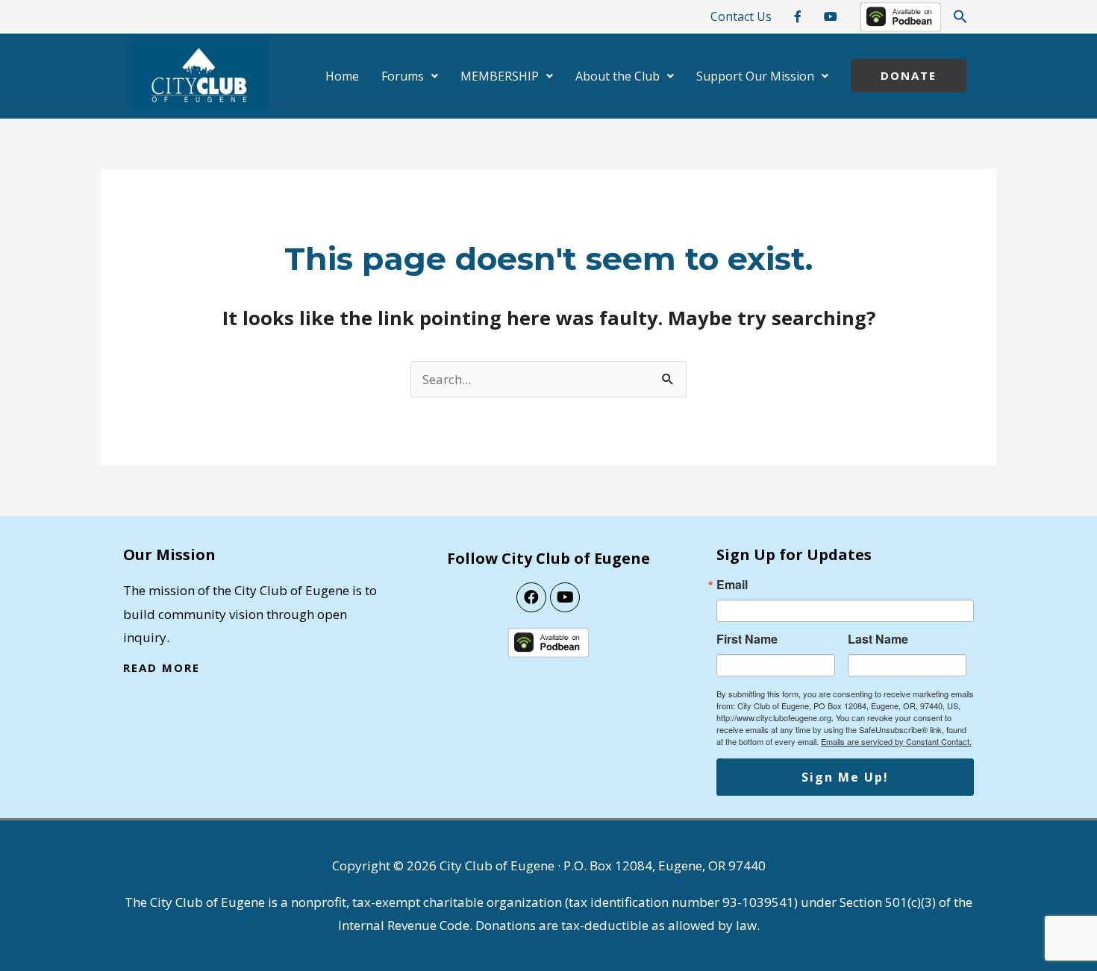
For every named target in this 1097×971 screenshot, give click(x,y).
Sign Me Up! (845, 777)
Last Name (878, 639)
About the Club (617, 76)
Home (342, 76)
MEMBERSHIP (499, 76)
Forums (402, 76)
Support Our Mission (755, 76)
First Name (747, 639)
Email (732, 585)
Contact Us (741, 16)
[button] (960, 16)
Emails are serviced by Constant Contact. (896, 741)
